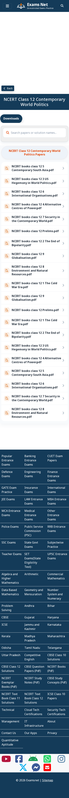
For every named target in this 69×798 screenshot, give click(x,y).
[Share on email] (47, 770)
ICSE (5, 625)
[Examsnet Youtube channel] (6, 761)
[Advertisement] (34, 48)
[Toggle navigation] (7, 6)
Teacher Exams (12, 554)
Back (9, 88)
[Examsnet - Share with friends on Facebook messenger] (36, 770)
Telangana (54, 648)
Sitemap (47, 780)
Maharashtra (56, 636)
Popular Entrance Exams (7, 460)
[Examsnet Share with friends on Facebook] (19, 761)
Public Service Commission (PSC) (33, 531)
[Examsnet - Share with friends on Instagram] (61, 761)
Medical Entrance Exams (30, 515)
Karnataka (54, 625)
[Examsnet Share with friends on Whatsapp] (47, 761)
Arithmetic (31, 574)
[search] (62, 5)
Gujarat (29, 617)
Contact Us (9, 733)
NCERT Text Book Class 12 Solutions (33, 698)
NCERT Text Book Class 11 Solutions (11, 698)
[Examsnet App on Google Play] (33, 761)
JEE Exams (8, 499)
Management (10, 721)
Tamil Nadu (32, 648)
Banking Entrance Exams (30, 460)
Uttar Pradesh (11, 655)
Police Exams (10, 527)
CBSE (5, 617)
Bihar (51, 606)
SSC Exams (9, 542)
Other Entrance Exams (53, 515)
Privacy (52, 733)
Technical (8, 710)
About (51, 721)
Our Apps (30, 733)
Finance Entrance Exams (53, 476)
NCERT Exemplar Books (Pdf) (9, 682)
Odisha (6, 648)
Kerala (6, 636)
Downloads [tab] (11, 118)
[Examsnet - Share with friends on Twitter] (23, 770)
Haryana (53, 617)
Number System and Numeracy (55, 594)
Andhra (29, 606)
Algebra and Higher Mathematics (10, 578)
